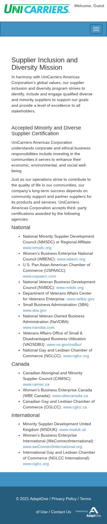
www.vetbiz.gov (80, 299)
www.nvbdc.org (70, 287)
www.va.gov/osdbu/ (64, 344)
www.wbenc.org (71, 259)
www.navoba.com (38, 327)
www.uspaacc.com (39, 276)
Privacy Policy (64, 498)
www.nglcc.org (76, 356)
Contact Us (61, 511)
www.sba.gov (35, 310)
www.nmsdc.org (37, 247)
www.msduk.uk (72, 429)
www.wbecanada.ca (70, 395)
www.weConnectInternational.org (52, 446)
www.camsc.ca (36, 384)
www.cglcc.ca (75, 407)
